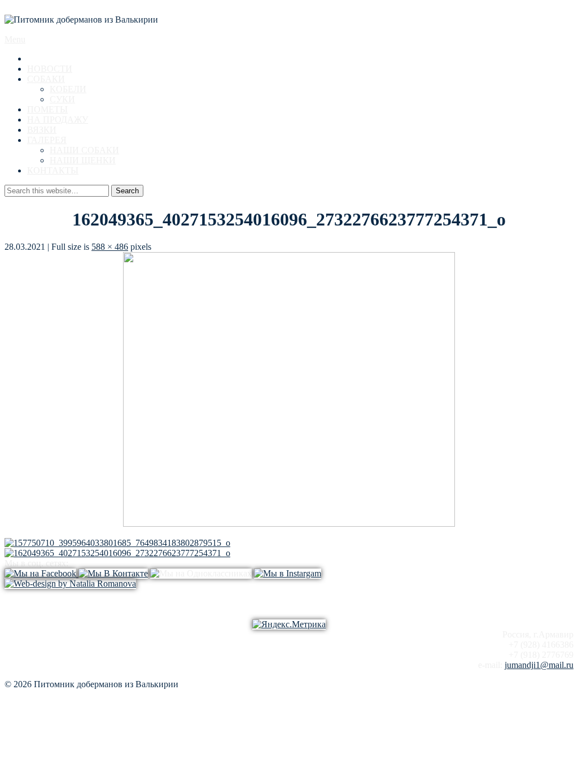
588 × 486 (109, 246)
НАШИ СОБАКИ (84, 150)
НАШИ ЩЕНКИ (83, 160)
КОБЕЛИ (68, 89)
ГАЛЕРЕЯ (47, 140)
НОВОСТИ (49, 68)
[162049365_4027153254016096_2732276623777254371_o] (289, 523)
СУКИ (62, 99)
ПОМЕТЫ (47, 109)
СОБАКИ (46, 79)
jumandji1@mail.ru (539, 665)
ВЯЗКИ (41, 130)
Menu (15, 39)
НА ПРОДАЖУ (57, 119)
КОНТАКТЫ (52, 170)
